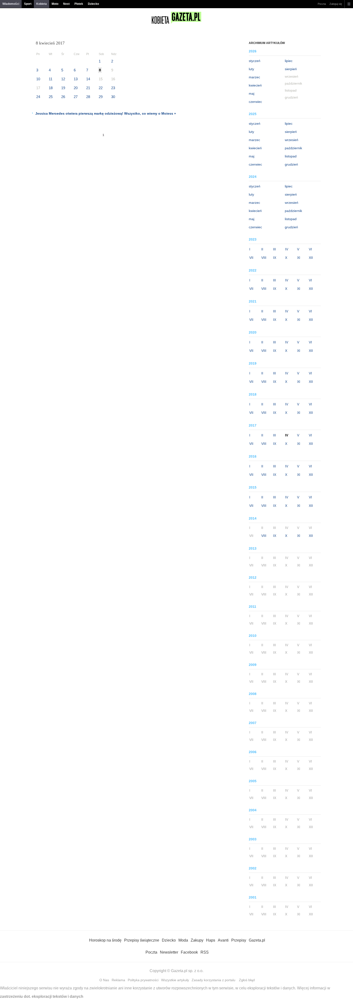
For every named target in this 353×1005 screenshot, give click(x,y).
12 (63, 79)
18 (51, 88)
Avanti (223, 940)
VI (310, 249)
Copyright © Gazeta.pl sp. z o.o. (176, 971)
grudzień (291, 164)
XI (298, 258)
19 (63, 88)
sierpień (291, 69)
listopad (291, 156)
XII (311, 258)
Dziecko (93, 4)
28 (88, 97)
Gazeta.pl (257, 940)
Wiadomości (10, 4)
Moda (183, 940)
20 (76, 88)
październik (293, 148)
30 (113, 97)
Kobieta (41, 4)
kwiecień (255, 85)
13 (76, 79)
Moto (55, 4)
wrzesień (291, 140)
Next (66, 4)
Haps (210, 940)
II (262, 249)
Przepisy (238, 940)
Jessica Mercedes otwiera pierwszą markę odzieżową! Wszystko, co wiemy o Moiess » (105, 113)
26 (63, 97)
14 (88, 79)
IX (274, 258)
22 (101, 88)
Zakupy (197, 940)
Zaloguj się (335, 3)
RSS (205, 952)
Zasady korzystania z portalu (213, 980)
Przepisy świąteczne (141, 940)
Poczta (322, 3)
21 (88, 88)
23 (113, 88)
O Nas (104, 980)
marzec (254, 77)
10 (38, 79)
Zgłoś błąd (247, 980)
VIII (263, 258)
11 (50, 79)
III (274, 249)
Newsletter (169, 952)
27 (76, 97)
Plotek (78, 4)
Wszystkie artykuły (175, 980)
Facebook (189, 952)
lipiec (288, 61)
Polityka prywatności (143, 980)
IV (286, 249)
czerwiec (255, 102)
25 (51, 97)
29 (101, 97)
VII (251, 258)
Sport (27, 4)
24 (38, 97)
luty (251, 69)
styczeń (254, 61)
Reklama (118, 980)
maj (251, 93)
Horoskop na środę (105, 940)
